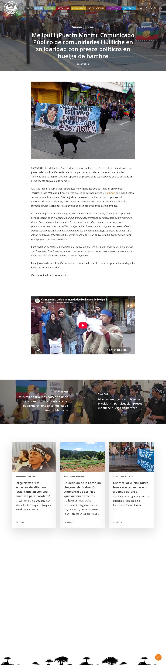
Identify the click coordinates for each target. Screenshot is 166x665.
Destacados (77, 27)
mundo (111, 192)
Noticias (90, 27)
